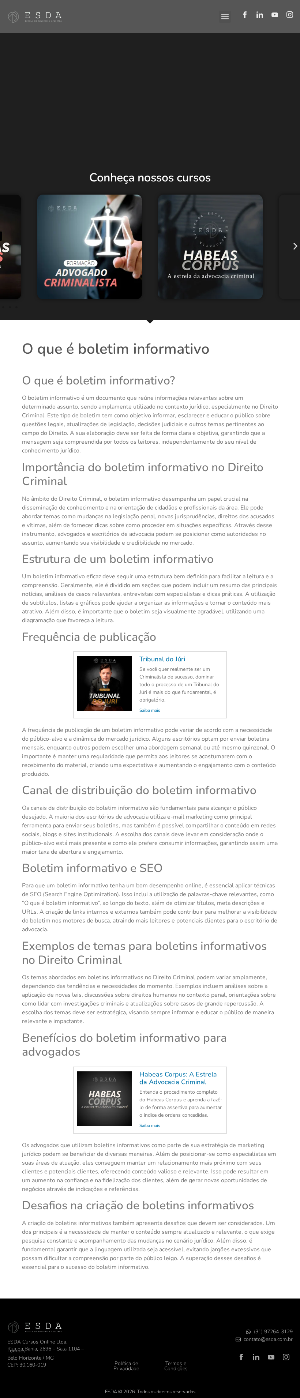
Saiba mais (149, 710)
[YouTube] (274, 14)
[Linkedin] (259, 14)
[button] (225, 17)
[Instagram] (289, 14)
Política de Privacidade (126, 1366)
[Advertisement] (150, 110)
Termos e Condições (176, 1366)
